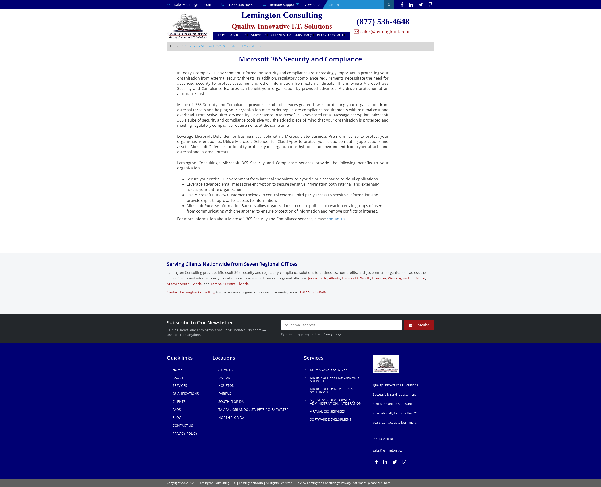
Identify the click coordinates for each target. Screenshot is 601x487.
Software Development (330, 419)
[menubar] (282, 35)
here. (387, 483)
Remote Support (283, 4)
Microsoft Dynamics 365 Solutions (331, 390)
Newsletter (312, 4)
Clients (278, 35)
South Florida (231, 401)
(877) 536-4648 (383, 21)
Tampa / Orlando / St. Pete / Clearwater (253, 409)
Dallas (224, 377)
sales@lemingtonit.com (192, 4)
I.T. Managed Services (328, 369)
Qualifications (186, 393)
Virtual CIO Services (327, 411)
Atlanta (334, 278)
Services (258, 35)
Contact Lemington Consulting (191, 292)
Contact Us (183, 425)
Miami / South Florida (184, 284)
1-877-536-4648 (240, 4)
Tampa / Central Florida (230, 284)
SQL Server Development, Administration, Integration (336, 402)
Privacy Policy (332, 334)
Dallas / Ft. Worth (356, 278)
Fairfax (224, 393)
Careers (294, 35)
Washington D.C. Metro (406, 278)
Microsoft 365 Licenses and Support (334, 379)
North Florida (231, 417)
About (178, 377)
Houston (379, 278)
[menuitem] (223, 35)
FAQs (308, 35)
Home (223, 35)
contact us (336, 218)
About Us (238, 35)
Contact (335, 35)
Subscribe (420, 325)
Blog (321, 35)
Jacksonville (317, 278)
